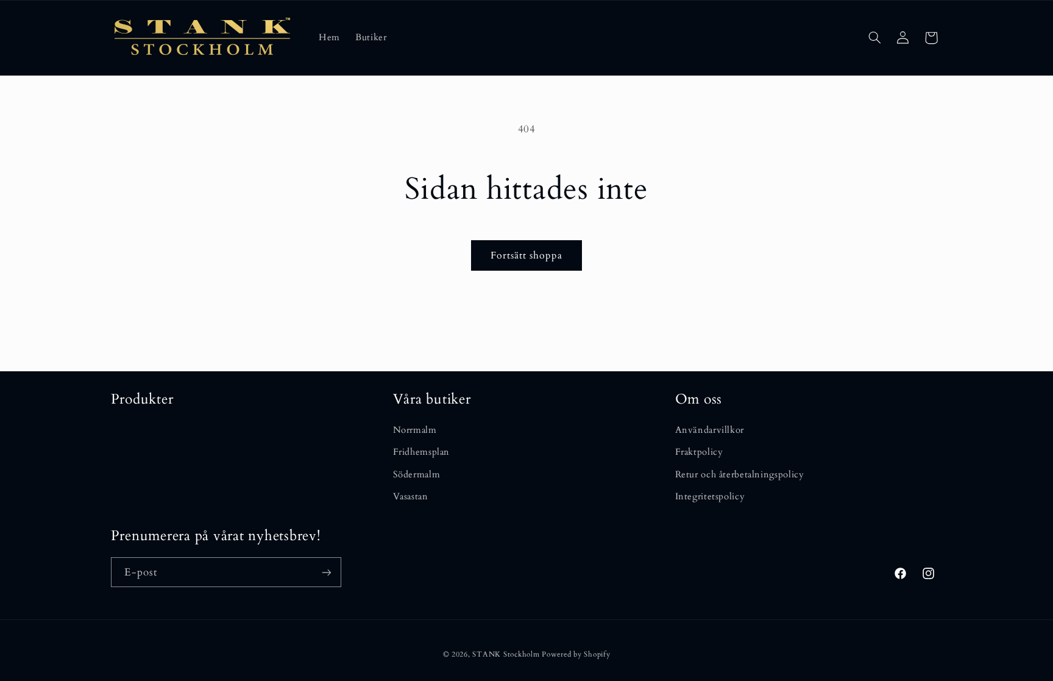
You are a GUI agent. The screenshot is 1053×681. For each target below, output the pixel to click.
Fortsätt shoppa (527, 255)
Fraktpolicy (699, 452)
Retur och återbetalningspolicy (739, 474)
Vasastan (410, 496)
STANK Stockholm (505, 654)
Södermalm (417, 474)
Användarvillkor (709, 430)
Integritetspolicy (710, 496)
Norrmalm (415, 430)
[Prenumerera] (326, 572)
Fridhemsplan (421, 452)
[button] (874, 38)
